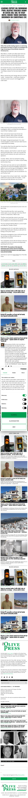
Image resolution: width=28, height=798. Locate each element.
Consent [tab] (5, 372)
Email (3, 765)
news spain (9, 265)
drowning (4, 265)
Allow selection (14, 420)
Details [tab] (14, 372)
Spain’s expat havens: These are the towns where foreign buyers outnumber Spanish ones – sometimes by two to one (14, 532)
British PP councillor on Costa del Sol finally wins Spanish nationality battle (13, 315)
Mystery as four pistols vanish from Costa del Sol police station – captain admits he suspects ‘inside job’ (14, 339)
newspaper (16, 265)
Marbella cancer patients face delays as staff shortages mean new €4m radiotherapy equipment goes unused (13, 559)
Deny (14, 427)
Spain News (16, 255)
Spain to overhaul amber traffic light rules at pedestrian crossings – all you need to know (13, 291)
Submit (14, 778)
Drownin (24, 263)
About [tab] (22, 372)
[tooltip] (6, 366)
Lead (14, 5)
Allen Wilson (4, 263)
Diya (20, 263)
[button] (26, 683)
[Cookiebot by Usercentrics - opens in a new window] (20, 369)
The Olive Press (23, 265)
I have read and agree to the (13, 775)
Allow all (14, 414)
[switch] (24, 399)
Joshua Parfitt (16, 20)
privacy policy (20, 775)
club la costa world (13, 263)
